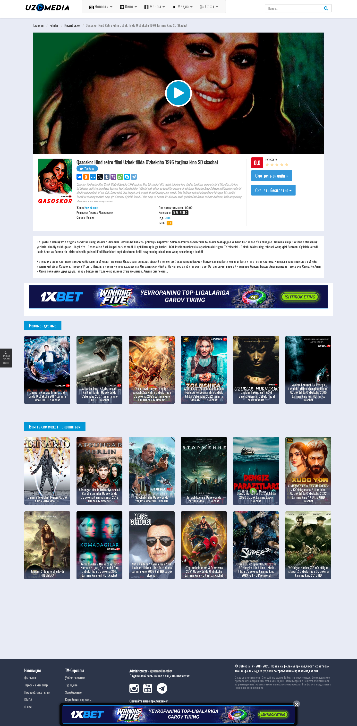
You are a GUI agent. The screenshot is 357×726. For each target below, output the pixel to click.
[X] (100, 177)
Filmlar (54, 25)
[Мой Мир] (93, 177)
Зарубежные (73, 692)
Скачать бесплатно (272, 190)
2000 (168, 218)
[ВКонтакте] (79, 177)
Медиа (183, 6)
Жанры (155, 6)
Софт (209, 6)
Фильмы (30, 677)
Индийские (72, 25)
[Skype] (127, 177)
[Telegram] (134, 177)
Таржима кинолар (36, 684)
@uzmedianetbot (161, 670)
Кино (129, 6)
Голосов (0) (271, 159)
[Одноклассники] (86, 177)
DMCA (28, 699)
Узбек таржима (75, 677)
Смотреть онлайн (270, 175)
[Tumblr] (107, 177)
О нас (28, 706)
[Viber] (113, 177)
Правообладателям (37, 692)
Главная (38, 25)
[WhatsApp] (120, 177)
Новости (102, 6)
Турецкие (71, 684)
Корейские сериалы (78, 699)
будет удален (263, 670)
